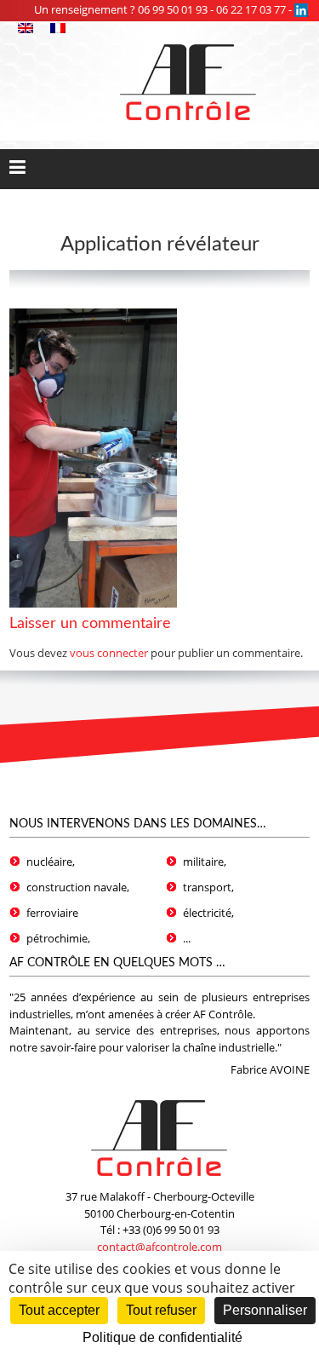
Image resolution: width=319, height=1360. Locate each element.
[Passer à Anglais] (25, 29)
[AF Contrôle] (188, 42)
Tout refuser (161, 1310)
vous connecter (109, 652)
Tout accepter (59, 1310)
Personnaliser (265, 1310)
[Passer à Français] (58, 29)
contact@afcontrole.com (159, 1246)
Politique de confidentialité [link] (162, 1337)
